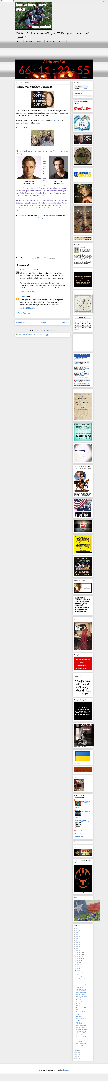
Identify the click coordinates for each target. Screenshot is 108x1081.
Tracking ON (86, 385)
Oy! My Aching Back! (81, 972)
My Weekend (79, 974)
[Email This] (48, 258)
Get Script (77, 385)
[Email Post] (45, 258)
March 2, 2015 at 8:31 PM (28, 308)
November (79, 954)
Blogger (66, 1070)
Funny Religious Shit (81, 976)
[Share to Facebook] (53, 258)
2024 (76, 932)
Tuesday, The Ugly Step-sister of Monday (82, 1037)
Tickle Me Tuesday (80, 1020)
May (78, 966)
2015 (76, 950)
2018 (76, 944)
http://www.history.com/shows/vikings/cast (32, 218)
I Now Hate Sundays (81, 1005)
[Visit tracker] (74, 842)
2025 (76, 930)
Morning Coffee (79, 833)
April (78, 968)
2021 (76, 938)
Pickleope (23, 296)
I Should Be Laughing (80, 830)
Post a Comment (24, 313)
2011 (76, 1056)
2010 (76, 1058)
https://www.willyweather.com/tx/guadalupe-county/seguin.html (83, 349)
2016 (76, 948)
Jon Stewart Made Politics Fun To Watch (82, 986)
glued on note (82, 360)
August (78, 960)
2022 (76, 936)
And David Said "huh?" (81, 980)
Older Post (64, 322)
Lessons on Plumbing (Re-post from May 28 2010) (82, 1013)
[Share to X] (51, 258)
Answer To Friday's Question (80, 1023)
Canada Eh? (79, 982)
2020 (76, 940)
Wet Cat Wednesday (81, 984)
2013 (76, 1052)
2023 (76, 934)
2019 (76, 942)
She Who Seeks (79, 800)
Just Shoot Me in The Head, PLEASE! (81, 1032)
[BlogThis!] (50, 258)
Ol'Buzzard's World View (81, 820)
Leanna (83, 247)
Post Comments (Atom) (47, 330)
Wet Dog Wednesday (81, 1001)
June (78, 964)
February (79, 1045)
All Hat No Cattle (79, 836)
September (79, 958)
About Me (29, 42)
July (78, 962)
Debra (54, 120)
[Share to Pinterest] (54, 258)
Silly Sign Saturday (80, 978)
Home (19, 42)
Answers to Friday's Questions (80, 1040)
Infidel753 (77, 810)
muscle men (77, 358)
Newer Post (21, 322)
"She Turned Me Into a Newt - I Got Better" (81, 990)
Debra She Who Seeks (27, 270)
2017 (76, 946)
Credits (61, 42)
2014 (76, 1050)
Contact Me (51, 42)
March (78, 970)
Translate (85, 88)
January (79, 1047)
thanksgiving (77, 384)
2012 (76, 1054)
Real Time (81, 385)
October (79, 956)
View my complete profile (79, 265)
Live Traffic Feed (82, 355)
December (79, 952)
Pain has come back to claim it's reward (81, 997)
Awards (39, 42)
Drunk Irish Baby (80, 1003)
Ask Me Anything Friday (81, 1029)
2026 (76, 928)
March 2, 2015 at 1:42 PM (28, 291)
